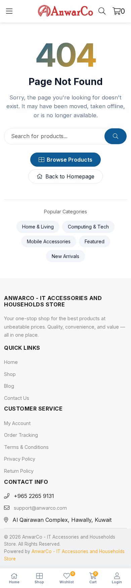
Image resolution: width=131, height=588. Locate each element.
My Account (17, 423)
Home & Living (38, 226)
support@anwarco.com (40, 508)
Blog (9, 386)
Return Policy (19, 471)
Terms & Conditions (26, 447)
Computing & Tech (88, 226)
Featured (94, 241)
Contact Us (16, 398)
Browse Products (69, 159)
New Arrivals (65, 256)
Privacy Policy (19, 459)
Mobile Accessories (49, 241)
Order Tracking (21, 435)
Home (11, 362)
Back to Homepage (69, 176)
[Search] (102, 11)
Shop (10, 374)
